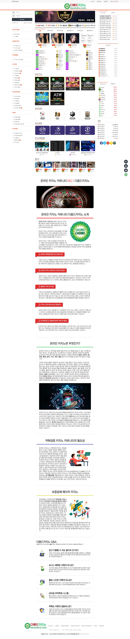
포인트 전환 (18, 105)
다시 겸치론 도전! (58, 45)
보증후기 (17, 75)
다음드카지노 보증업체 (41, 88)
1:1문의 (95, 625)
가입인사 (17, 68)
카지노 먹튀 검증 (19, 59)
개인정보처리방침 (65, 625)
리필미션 (17, 137)
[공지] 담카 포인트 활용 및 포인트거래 (109, 27)
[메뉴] (126, 161)
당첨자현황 (17, 119)
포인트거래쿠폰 (18, 135)
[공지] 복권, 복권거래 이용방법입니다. (109, 35)
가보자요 (101, 54)
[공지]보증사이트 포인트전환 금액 (108, 23)
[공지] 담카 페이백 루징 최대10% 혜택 (109, 25)
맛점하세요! (102, 72)
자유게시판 (18, 71)
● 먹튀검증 (15, 55)
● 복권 (13, 112)
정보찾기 (106, 1)
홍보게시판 (18, 84)
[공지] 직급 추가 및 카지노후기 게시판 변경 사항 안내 (112, 20)
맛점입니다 (102, 56)
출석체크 (17, 140)
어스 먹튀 (57, 152)
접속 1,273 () (114, 1)
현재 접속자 (102, 124)
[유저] (126, 166)
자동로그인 (15, 22)
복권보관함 (17, 117)
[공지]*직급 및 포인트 (105, 39)
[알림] (126, 170)
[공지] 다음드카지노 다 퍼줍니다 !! (108, 31)
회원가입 (99, 1)
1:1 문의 (17, 142)
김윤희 (39, 169)
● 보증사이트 (15, 41)
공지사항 (17, 34)
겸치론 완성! (73, 45)
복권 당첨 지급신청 (19, 124)
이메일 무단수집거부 (75, 625)
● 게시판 (14, 64)
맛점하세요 (43, 45)
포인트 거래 (18, 107)
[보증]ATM (57, 103)
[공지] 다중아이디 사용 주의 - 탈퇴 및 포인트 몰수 (111, 33)
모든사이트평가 (18, 50)
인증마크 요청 (18, 133)
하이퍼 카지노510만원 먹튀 (42, 152)
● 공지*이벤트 (16, 29)
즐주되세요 (102, 52)
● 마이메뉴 (15, 128)
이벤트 (16, 36)
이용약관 (57, 625)
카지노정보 (17, 48)
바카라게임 (17, 96)
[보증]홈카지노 (41, 103)
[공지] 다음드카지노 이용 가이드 (107, 29)
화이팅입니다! (103, 74)
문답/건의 (17, 82)
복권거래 (17, 121)
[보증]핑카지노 (72, 88)
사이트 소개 (50, 625)
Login (22, 19)
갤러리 (17, 78)
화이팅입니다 (102, 70)
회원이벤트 (17, 80)
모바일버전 (101, 625)
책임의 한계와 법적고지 (87, 625)
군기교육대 (17, 87)
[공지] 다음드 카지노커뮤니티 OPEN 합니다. (110, 37)
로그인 (92, 1)
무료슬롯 (17, 103)
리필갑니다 (87, 45)
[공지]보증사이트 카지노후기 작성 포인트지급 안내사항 (113, 21)
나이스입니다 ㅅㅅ (104, 76)
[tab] (40, 30)
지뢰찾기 (17, 101)
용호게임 (17, 98)
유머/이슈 (18, 73)
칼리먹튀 (73, 152)
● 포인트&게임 (16, 91)
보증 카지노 (18, 45)
